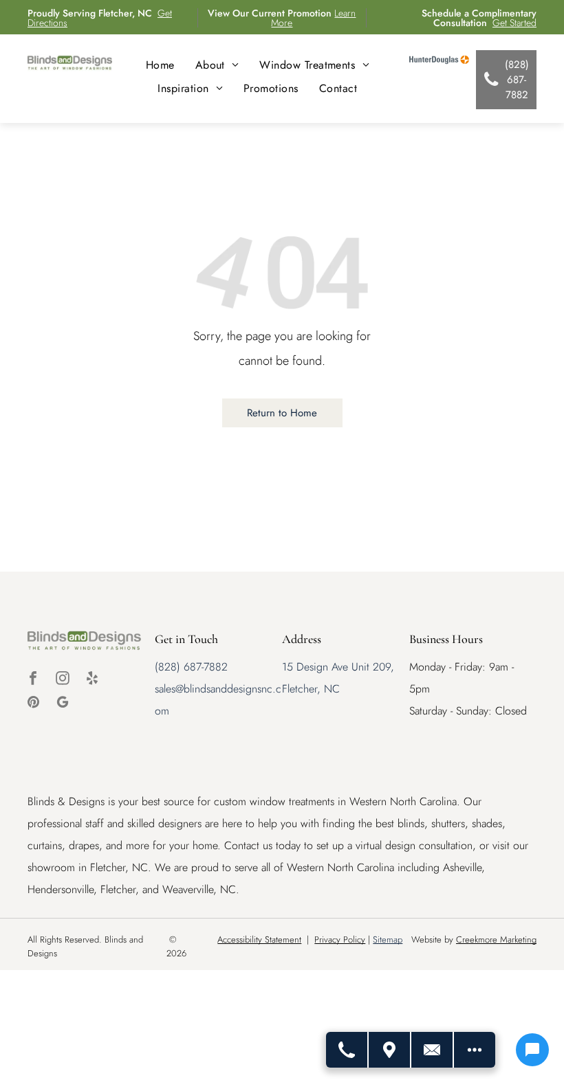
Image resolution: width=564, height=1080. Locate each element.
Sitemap (387, 939)
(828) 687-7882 (191, 667)
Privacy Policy (339, 939)
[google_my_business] (62, 704)
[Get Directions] (390, 1050)
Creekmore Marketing (496, 939)
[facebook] (33, 680)
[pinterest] (33, 704)
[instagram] (62, 680)
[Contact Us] (432, 1050)
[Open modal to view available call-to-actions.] (474, 1050)
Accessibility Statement (259, 939)
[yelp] (92, 680)
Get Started (514, 23)
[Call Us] (347, 1050)
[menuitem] (160, 65)
